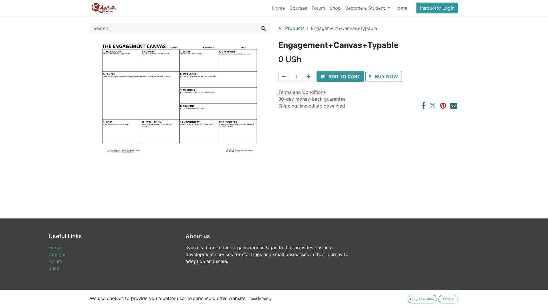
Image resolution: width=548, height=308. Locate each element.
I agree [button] (448, 299)
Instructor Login (437, 8)
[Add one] (308, 76)
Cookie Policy (260, 299)
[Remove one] (283, 76)
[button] (340, 76)
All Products (291, 28)
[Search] (264, 28)
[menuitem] (278, 8)
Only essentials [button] (422, 299)
